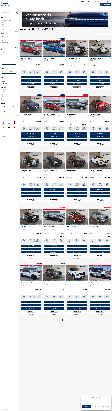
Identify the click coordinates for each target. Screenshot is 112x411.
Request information (30, 83)
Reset (17, 31)
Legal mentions (30, 202)
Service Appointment (105, 4)
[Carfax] (31, 87)
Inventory (9, 9)
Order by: (95, 34)
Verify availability (30, 77)
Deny (96, 406)
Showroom (24, 9)
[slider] (1, 55)
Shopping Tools (40, 9)
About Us (103, 9)
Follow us (91, 1)
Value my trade (30, 80)
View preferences (105, 406)
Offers (56, 9)
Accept (86, 406)
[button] (20, 48)
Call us (97, 1)
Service (71, 9)
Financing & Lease (87, 9)
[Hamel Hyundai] (5, 4)
